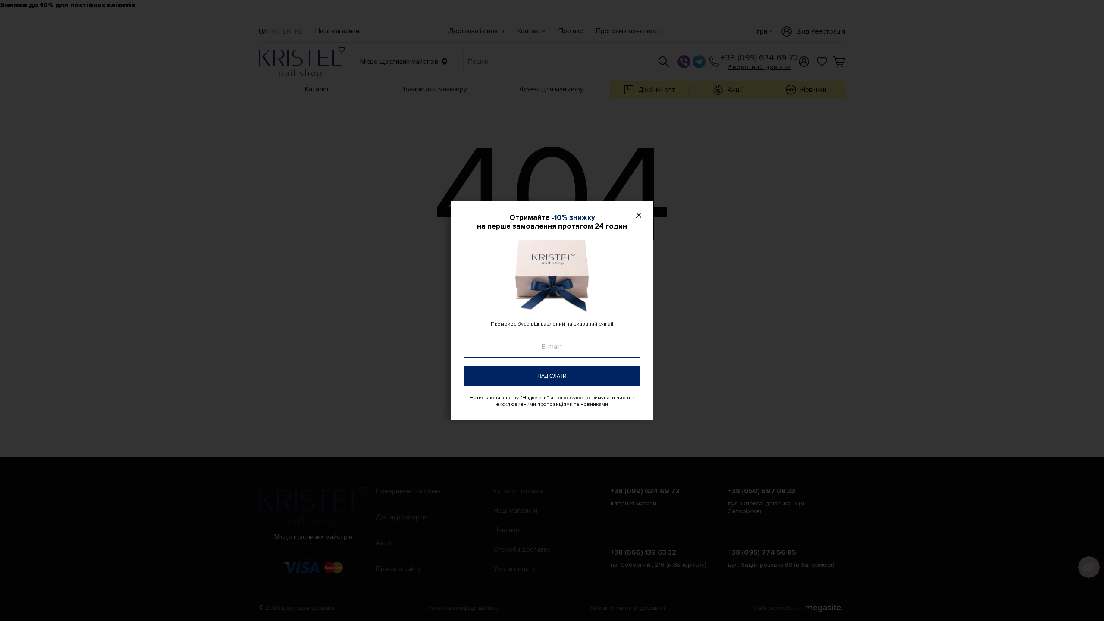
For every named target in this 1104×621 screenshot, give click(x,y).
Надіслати (552, 376)
